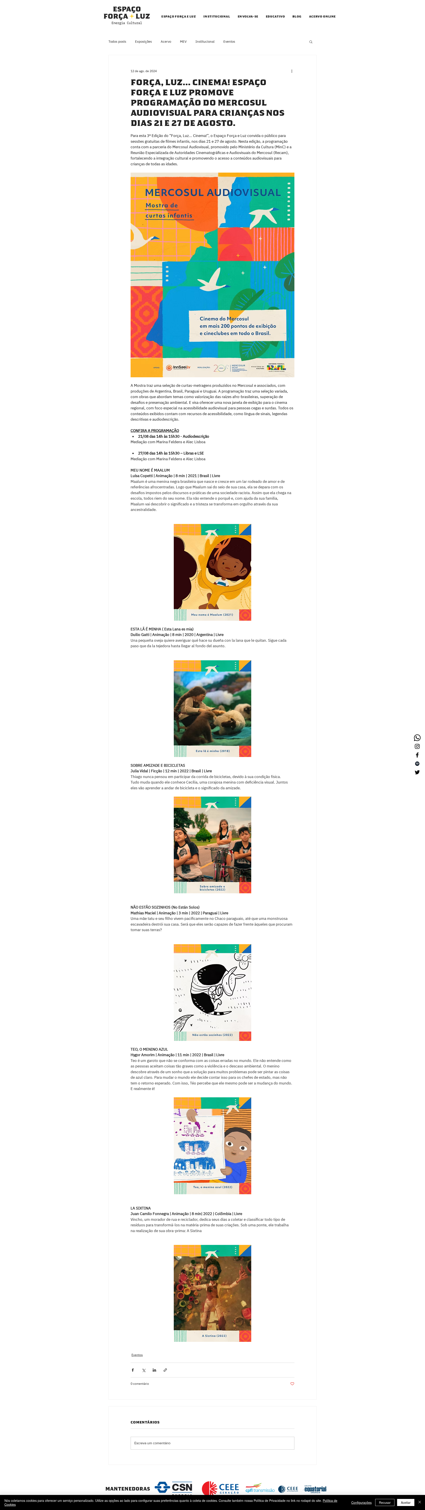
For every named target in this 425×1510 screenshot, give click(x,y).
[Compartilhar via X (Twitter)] (143, 1370)
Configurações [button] (361, 1502)
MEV (183, 42)
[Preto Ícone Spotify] (417, 763)
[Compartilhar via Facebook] (133, 1370)
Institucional (204, 42)
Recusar (385, 1502)
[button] (311, 41)
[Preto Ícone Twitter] (417, 772)
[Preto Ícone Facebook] (417, 755)
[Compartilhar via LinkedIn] (154, 1370)
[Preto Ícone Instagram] (417, 746)
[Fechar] (419, 1502)
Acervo (166, 42)
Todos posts (117, 42)
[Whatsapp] (417, 737)
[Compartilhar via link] (165, 1370)
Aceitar (406, 1502)
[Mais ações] (291, 71)
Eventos (229, 42)
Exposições (143, 42)
